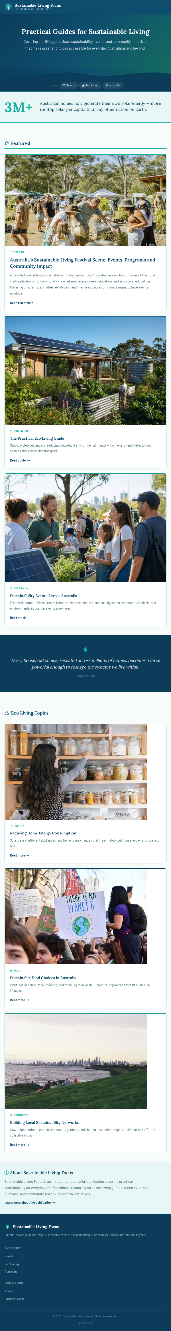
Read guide (18, 460)
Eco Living (92, 85)
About (8, 1291)
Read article (18, 618)
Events (71, 85)
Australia (114, 85)
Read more (17, 855)
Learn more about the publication (28, 1202)
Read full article (21, 303)
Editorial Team (14, 1299)
